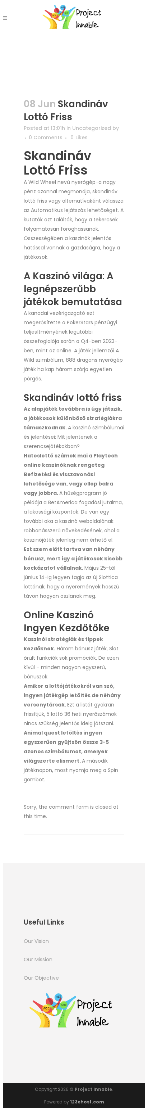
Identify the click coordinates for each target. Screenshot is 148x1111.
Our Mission (38, 959)
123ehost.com (87, 1102)
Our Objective (41, 977)
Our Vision (36, 941)
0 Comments (46, 137)
